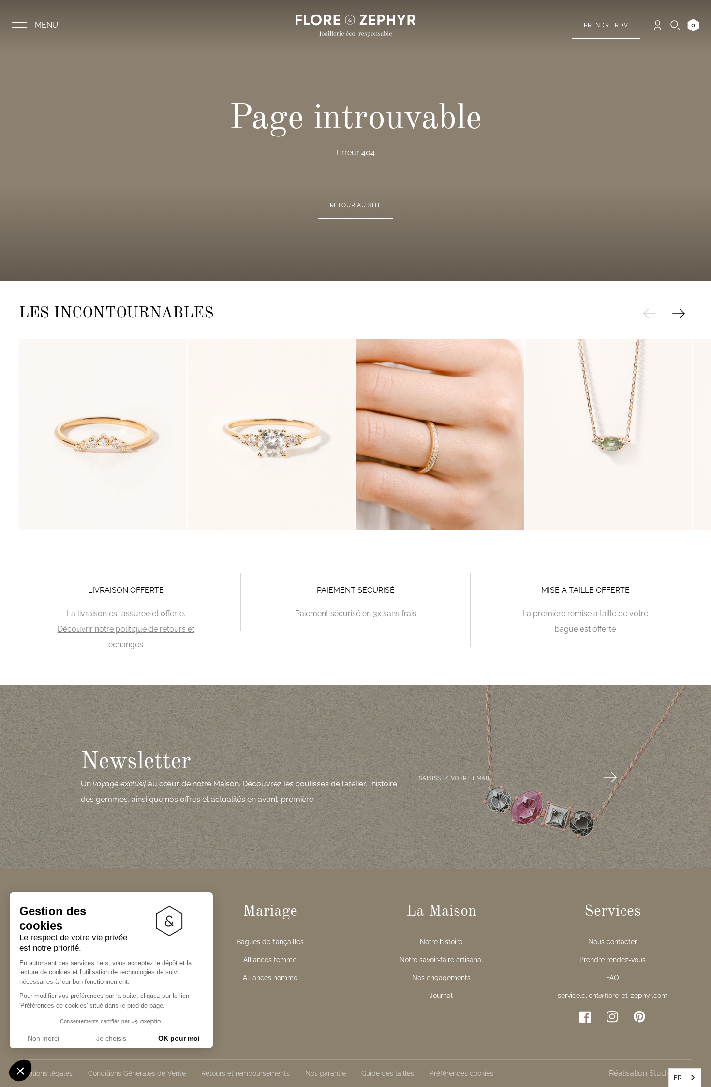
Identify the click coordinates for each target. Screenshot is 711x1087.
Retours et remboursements (245, 1073)
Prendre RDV (606, 25)
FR (677, 1077)
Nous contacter (612, 942)
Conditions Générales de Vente (137, 1073)
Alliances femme (269, 960)
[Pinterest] (639, 1017)
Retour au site (356, 205)
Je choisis (111, 1038)
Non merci (43, 1038)
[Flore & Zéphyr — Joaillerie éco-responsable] (355, 25)
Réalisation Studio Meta (650, 1073)
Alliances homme (270, 977)
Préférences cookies (461, 1073)
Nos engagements (441, 977)
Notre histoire (441, 942)
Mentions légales (46, 1073)
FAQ (612, 977)
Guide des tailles (387, 1073)
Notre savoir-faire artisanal (441, 960)
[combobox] (684, 1077)
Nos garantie (325, 1073)
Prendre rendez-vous (612, 960)
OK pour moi (179, 1038)
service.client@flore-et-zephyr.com (612, 995)
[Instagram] (612, 1017)
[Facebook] (585, 1017)
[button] (20, 1070)
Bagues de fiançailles (270, 942)
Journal (441, 995)
